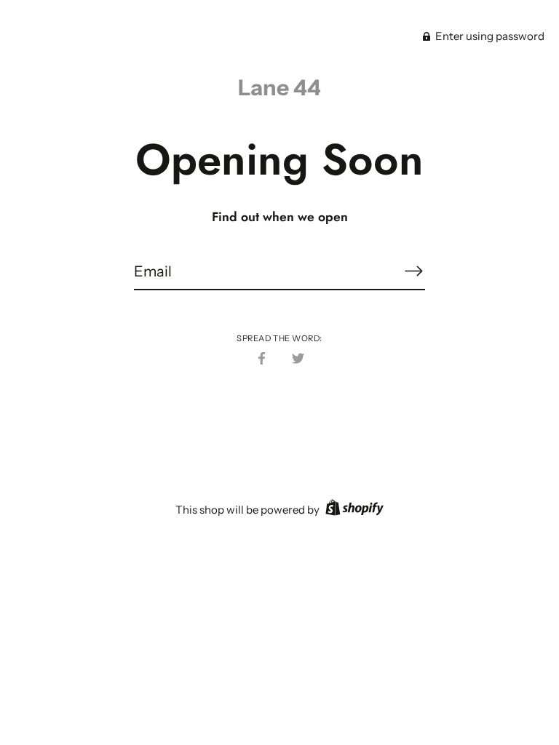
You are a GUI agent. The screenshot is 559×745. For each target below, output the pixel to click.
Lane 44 (279, 87)
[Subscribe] (413, 271)
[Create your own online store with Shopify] (353, 510)
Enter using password (488, 36)
